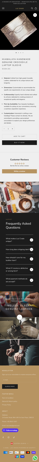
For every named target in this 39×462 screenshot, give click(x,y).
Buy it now (19, 143)
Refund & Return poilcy (9, 401)
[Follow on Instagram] (8, 437)
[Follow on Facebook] (3, 437)
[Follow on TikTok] (14, 437)
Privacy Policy (6, 405)
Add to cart (19, 136)
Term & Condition (7, 398)
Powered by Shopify (27, 448)
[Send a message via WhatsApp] (35, 458)
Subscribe (10, 386)
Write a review (19, 171)
